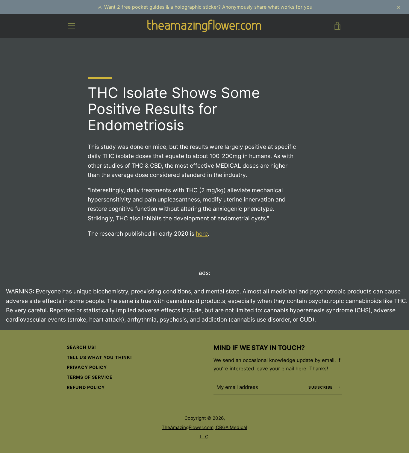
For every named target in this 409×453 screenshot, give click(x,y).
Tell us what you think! (99, 357)
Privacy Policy (87, 367)
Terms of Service (90, 377)
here (202, 233)
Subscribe (321, 387)
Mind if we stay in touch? (259, 348)
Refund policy (86, 387)
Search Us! (81, 347)
